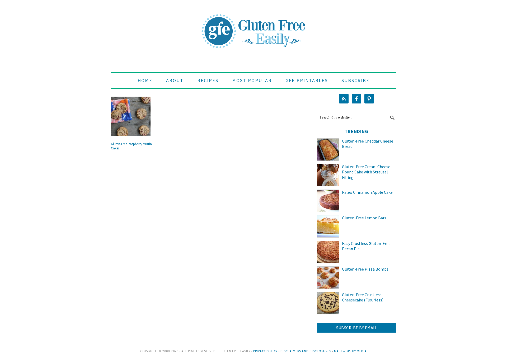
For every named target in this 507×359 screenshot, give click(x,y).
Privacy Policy (265, 351)
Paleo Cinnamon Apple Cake (367, 192)
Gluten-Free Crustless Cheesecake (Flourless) (362, 297)
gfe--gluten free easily (253, 27)
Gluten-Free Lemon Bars (364, 217)
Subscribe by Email (356, 327)
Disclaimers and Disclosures (305, 351)
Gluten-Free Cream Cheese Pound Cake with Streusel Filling (366, 172)
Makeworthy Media (350, 351)
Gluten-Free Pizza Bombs (365, 269)
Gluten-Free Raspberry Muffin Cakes (131, 146)
